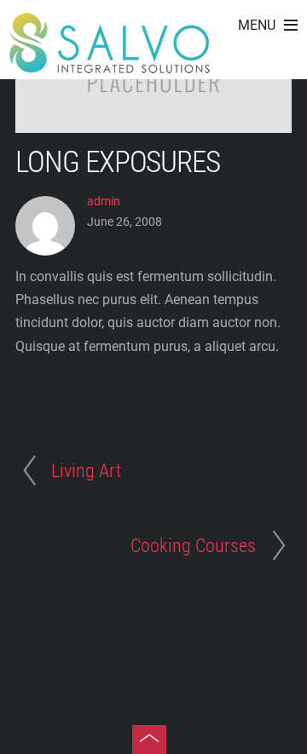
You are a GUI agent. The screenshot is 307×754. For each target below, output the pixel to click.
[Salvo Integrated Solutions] (109, 64)
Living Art (86, 470)
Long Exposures (117, 162)
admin (103, 201)
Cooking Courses (193, 545)
